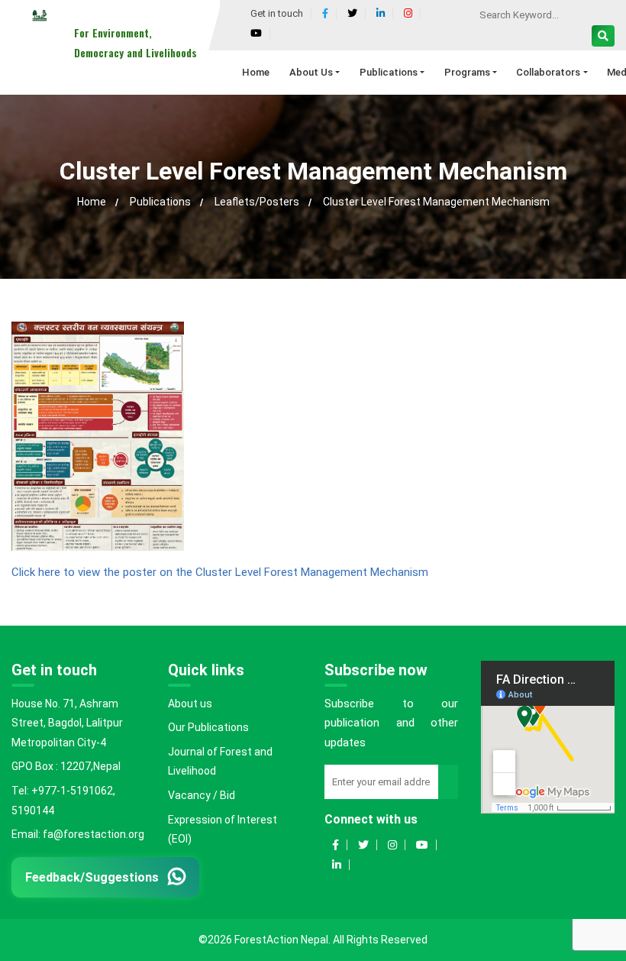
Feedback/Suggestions (92, 876)
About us (190, 703)
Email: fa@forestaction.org (77, 834)
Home (91, 202)
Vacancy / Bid (201, 795)
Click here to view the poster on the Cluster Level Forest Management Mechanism (219, 572)
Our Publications (208, 727)
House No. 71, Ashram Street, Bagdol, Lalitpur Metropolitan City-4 (67, 723)
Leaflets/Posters (257, 202)
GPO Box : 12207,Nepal (66, 766)
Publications (160, 202)
